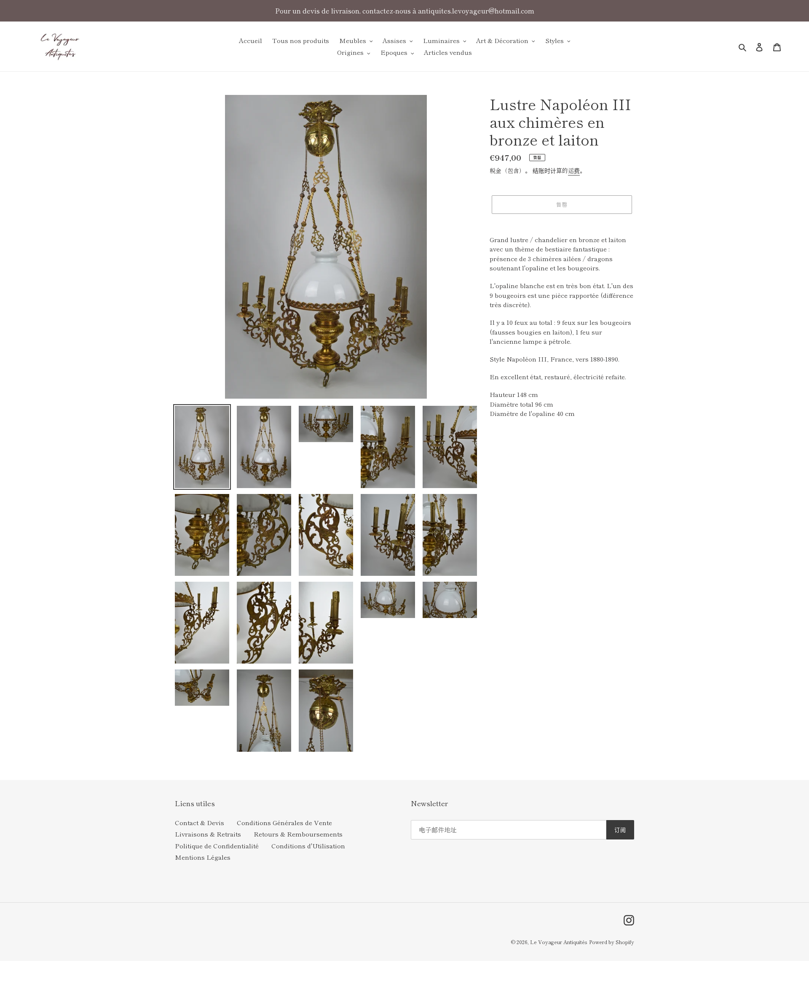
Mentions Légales (202, 857)
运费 (574, 170)
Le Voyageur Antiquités (558, 941)
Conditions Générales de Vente (284, 822)
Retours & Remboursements (298, 833)
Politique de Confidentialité (217, 845)
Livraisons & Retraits (208, 833)
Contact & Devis (199, 822)
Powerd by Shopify (611, 941)
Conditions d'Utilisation (308, 845)
